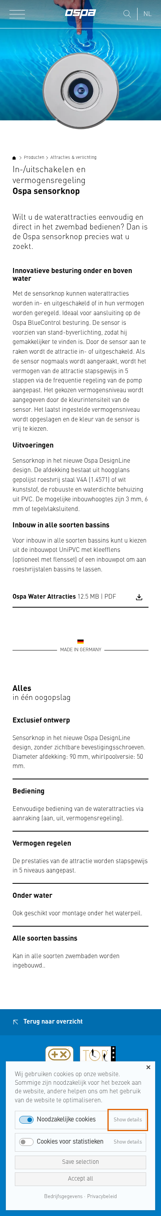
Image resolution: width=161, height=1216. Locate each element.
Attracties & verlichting (73, 158)
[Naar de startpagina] (80, 14)
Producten (34, 158)
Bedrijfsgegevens (63, 1196)
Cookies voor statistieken (70, 1142)
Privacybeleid (102, 1196)
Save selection (80, 1162)
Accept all (80, 1179)
